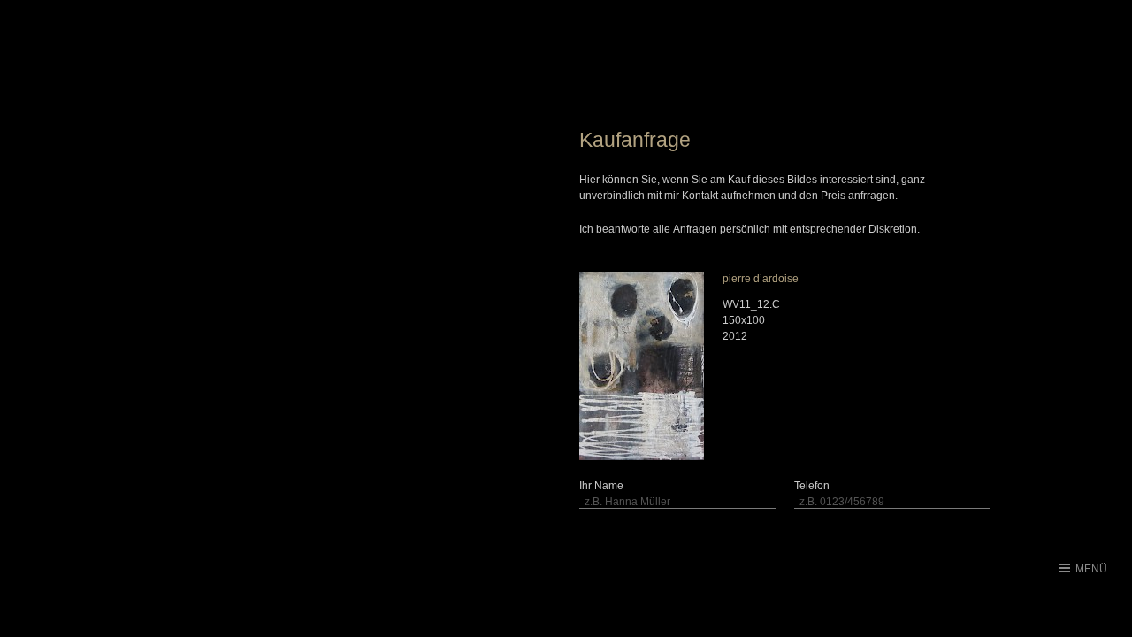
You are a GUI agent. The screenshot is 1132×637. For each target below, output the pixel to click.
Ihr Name (601, 486)
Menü (1091, 569)
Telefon (812, 486)
